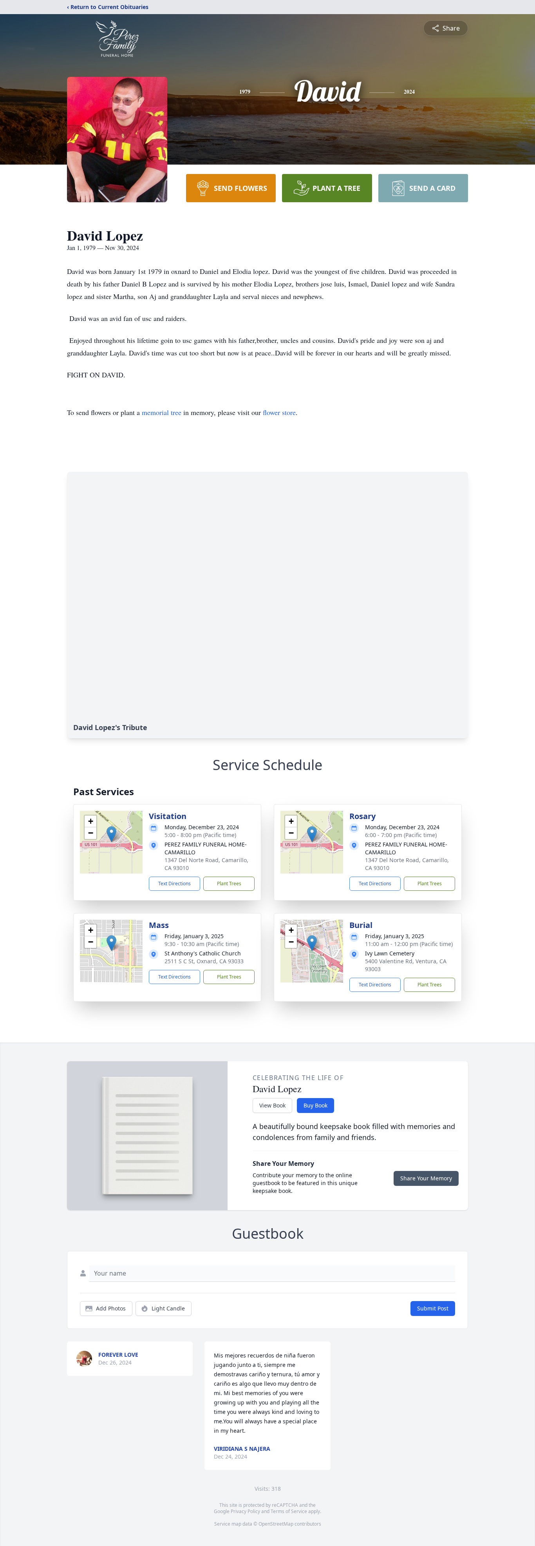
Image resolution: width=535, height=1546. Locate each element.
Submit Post (432, 1308)
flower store (279, 412)
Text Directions (174, 883)
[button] (111, 834)
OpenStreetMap (275, 1524)
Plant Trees (229, 883)
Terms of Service (289, 1511)
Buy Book (315, 1105)
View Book (272, 1105)
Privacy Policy (245, 1511)
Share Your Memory (426, 1178)
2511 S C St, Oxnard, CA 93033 (204, 961)
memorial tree (161, 412)
